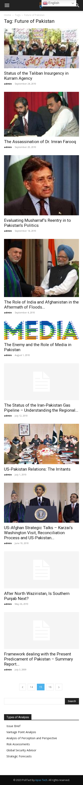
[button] (6, 5)
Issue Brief (13, 726)
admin (8, 83)
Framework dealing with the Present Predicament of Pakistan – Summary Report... (38, 659)
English (53, 3)
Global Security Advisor (21, 750)
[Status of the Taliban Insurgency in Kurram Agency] (41, 48)
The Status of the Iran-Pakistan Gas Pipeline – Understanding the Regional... (41, 408)
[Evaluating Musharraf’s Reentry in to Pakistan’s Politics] (41, 185)
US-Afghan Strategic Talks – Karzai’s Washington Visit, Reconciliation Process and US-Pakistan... (38, 532)
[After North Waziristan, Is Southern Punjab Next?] (41, 569)
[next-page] (58, 687)
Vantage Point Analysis (21, 732)
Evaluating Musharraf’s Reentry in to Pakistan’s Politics (37, 223)
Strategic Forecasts (19, 756)
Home (7, 15)
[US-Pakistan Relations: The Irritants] (41, 444)
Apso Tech (41, 780)
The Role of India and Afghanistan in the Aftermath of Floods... (41, 305)
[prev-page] (22, 687)
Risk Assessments (18, 744)
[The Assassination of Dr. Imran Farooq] (41, 114)
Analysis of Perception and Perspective (31, 738)
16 (50, 687)
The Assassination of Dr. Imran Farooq (40, 141)
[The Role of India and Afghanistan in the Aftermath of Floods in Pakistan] (41, 268)
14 (31, 687)
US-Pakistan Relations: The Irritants (37, 469)
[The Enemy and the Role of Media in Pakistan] (41, 330)
